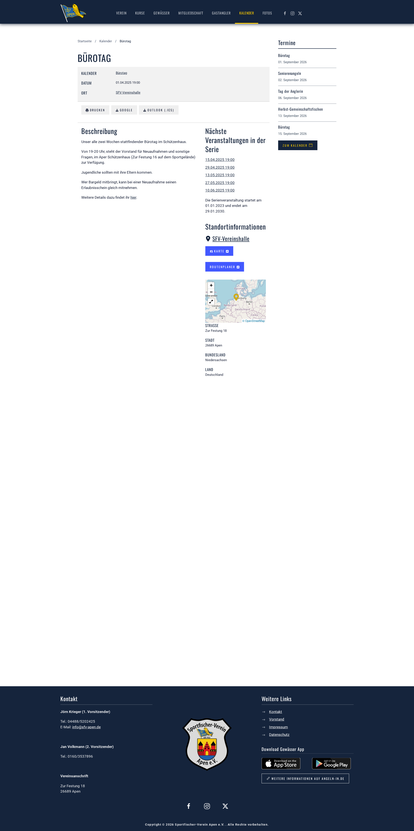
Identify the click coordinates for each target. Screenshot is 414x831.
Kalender (246, 13)
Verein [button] (121, 13)
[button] (236, 297)
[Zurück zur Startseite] (73, 13)
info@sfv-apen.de (86, 727)
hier (133, 197)
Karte (219, 251)
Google (126, 110)
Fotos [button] (267, 13)
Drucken (97, 110)
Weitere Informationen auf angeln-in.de (308, 778)
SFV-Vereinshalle (230, 238)
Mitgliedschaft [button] (190, 13)
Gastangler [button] (221, 13)
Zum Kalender (295, 145)
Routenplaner (223, 266)
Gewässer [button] (162, 13)
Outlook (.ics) (160, 110)
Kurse (140, 13)
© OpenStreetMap (253, 321)
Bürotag (121, 73)
